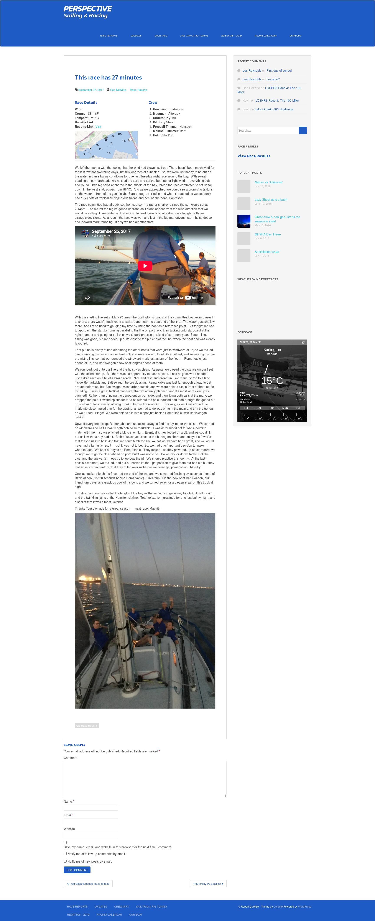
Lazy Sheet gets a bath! (271, 199)
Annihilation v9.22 (267, 251)
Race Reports (109, 36)
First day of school (279, 70)
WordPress (304, 906)
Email (68, 815)
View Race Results (253, 156)
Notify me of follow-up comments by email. (96, 853)
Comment (70, 757)
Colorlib (278, 906)
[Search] (303, 130)
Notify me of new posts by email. (89, 861)
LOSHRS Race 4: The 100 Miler (269, 90)
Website (69, 829)
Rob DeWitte (118, 90)
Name (69, 801)
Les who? (273, 79)
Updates (136, 36)
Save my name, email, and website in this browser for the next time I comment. (118, 847)
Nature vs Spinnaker (269, 182)
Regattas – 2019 (231, 36)
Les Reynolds (252, 70)
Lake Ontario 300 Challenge (274, 109)
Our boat (295, 36)
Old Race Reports (86, 725)
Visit (98, 126)
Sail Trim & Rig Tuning (194, 36)
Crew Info (161, 36)
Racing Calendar (265, 36)
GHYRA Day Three (268, 234)
